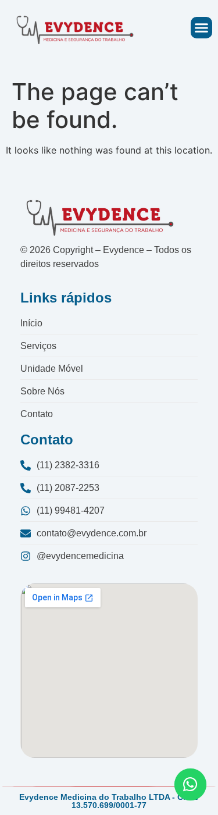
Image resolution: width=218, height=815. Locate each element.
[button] (202, 28)
